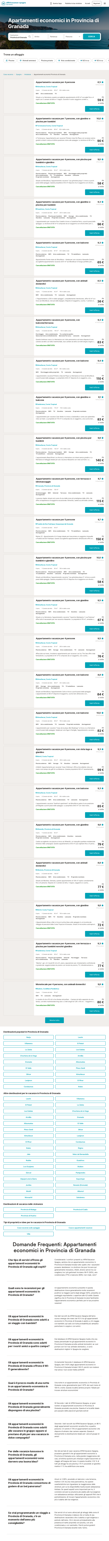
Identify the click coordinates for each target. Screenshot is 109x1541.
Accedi (87, 3)
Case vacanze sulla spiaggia (28, 1228)
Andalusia (27, 74)
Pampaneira (80, 1173)
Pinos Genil (80, 1068)
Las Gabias (80, 1050)
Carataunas (28, 1087)
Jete (28, 1154)
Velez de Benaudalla (80, 1154)
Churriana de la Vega (28, 1056)
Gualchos (80, 1160)
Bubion (80, 1166)
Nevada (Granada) (80, 1185)
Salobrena (80, 1197)
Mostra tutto (55, 1020)
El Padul (80, 1043)
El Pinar (80, 1080)
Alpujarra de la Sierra (28, 1179)
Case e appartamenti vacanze (80, 1228)
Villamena (28, 1043)
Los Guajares (28, 1166)
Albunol (80, 1191)
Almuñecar (80, 1074)
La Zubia (28, 1050)
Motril (28, 1191)
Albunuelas (80, 1062)
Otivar (28, 1074)
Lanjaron (28, 1080)
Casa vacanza (8, 74)
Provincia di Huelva (28, 1216)
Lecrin (80, 1037)
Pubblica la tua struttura (73, 3)
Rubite (28, 1160)
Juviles (28, 1185)
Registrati (96, 3)
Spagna (19, 74)
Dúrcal (28, 1173)
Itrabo (80, 1087)
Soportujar (80, 1179)
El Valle (28, 1068)
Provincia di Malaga (28, 1209)
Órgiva (80, 1148)
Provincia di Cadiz (80, 1209)
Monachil (28, 1197)
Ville (28, 1234)
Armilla (80, 1056)
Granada (28, 1062)
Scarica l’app (57, 3)
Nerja (28, 1037)
